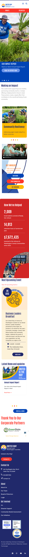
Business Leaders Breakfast (13, 315)
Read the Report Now (11, 70)
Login (3, 497)
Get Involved (15, 187)
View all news (20, 411)
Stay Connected (15, 181)
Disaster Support (6, 508)
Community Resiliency (14, 126)
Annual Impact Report (11, 382)
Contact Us (6, 478)
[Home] (3, 1)
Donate (7, 10)
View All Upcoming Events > (10, 284)
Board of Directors (7, 494)
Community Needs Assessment (11, 511)
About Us (4, 487)
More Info (17, 354)
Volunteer (22, 10)
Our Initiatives (5, 515)
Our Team (4, 490)
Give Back (15, 176)
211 (2, 505)
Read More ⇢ (8, 392)
